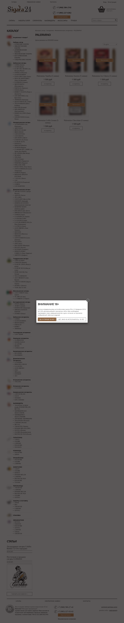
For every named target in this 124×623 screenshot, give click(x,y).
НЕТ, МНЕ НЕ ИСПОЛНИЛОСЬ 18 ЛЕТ (71, 319)
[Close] (87, 300)
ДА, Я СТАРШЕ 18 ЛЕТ (47, 319)
